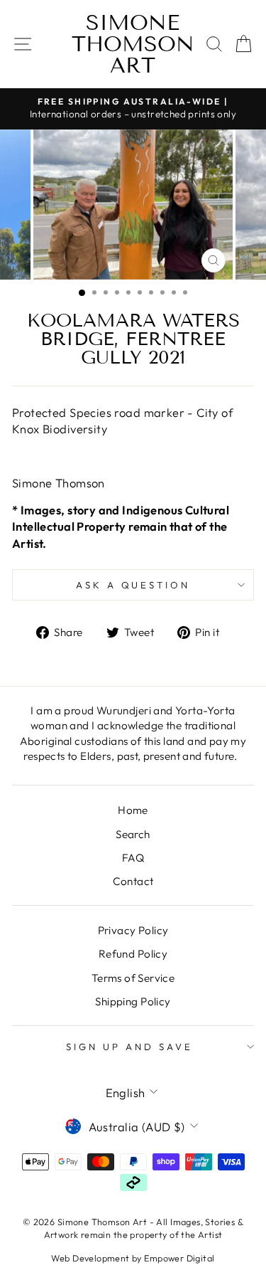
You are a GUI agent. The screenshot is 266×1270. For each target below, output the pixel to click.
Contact (133, 881)
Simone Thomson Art (133, 44)
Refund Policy (133, 954)
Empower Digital (179, 1258)
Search (133, 834)
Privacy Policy (133, 930)
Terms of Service (133, 978)
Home (133, 810)
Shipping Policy (132, 1001)
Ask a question (133, 585)
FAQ (133, 857)
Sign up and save (129, 1046)
